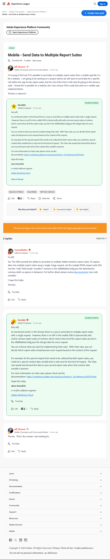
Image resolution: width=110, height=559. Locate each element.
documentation (81, 272)
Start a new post (73, 228)
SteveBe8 (21, 105)
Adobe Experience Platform (36, 12)
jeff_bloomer (19, 66)
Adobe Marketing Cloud (20, 173)
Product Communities (16, 12)
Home (4, 12)
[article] (54, 275)
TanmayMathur (21, 250)
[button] (94, 13)
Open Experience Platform (24, 32)
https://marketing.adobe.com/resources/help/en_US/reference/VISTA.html (54, 154)
